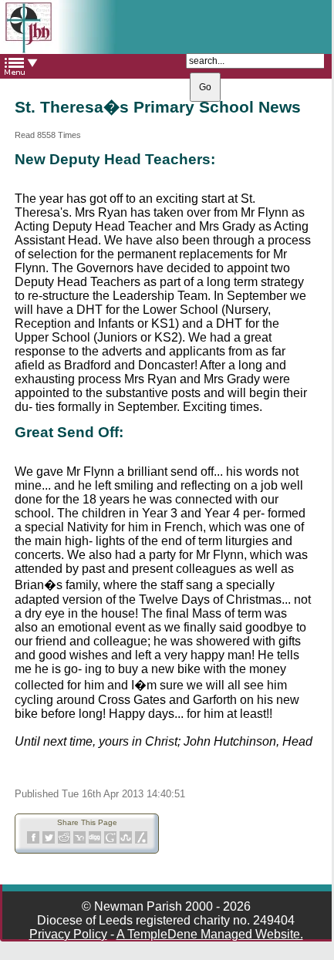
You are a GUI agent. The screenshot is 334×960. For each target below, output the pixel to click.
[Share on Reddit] (64, 841)
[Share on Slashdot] (141, 841)
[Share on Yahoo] (79, 841)
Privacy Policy (68, 934)
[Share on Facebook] (33, 841)
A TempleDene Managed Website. (209, 934)
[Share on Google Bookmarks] (110, 841)
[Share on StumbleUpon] (126, 841)
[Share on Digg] (95, 841)
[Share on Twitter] (48, 841)
